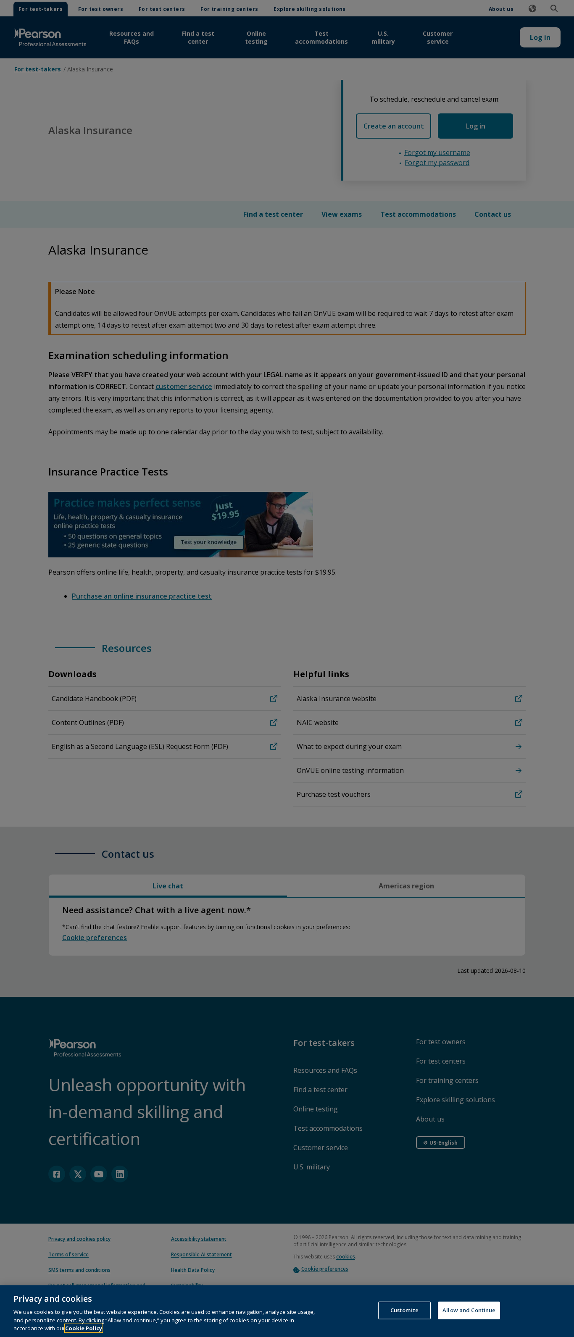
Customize (404, 1310)
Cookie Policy (83, 1328)
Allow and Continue (468, 1310)
